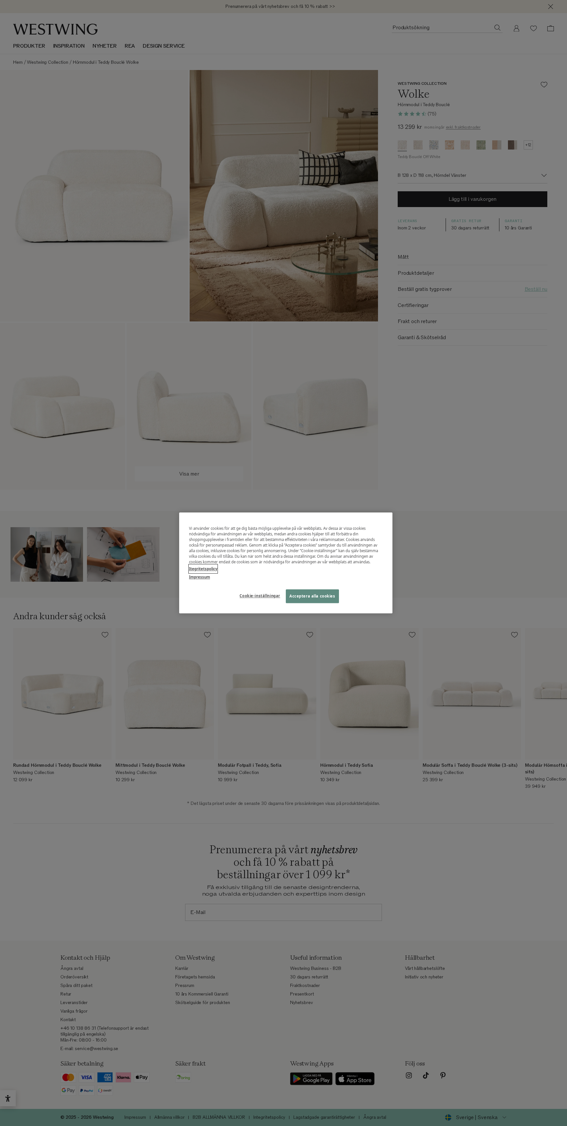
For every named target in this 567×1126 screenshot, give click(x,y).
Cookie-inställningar (260, 596)
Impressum (199, 577)
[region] (285, 562)
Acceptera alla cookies (312, 596)
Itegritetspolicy (203, 569)
